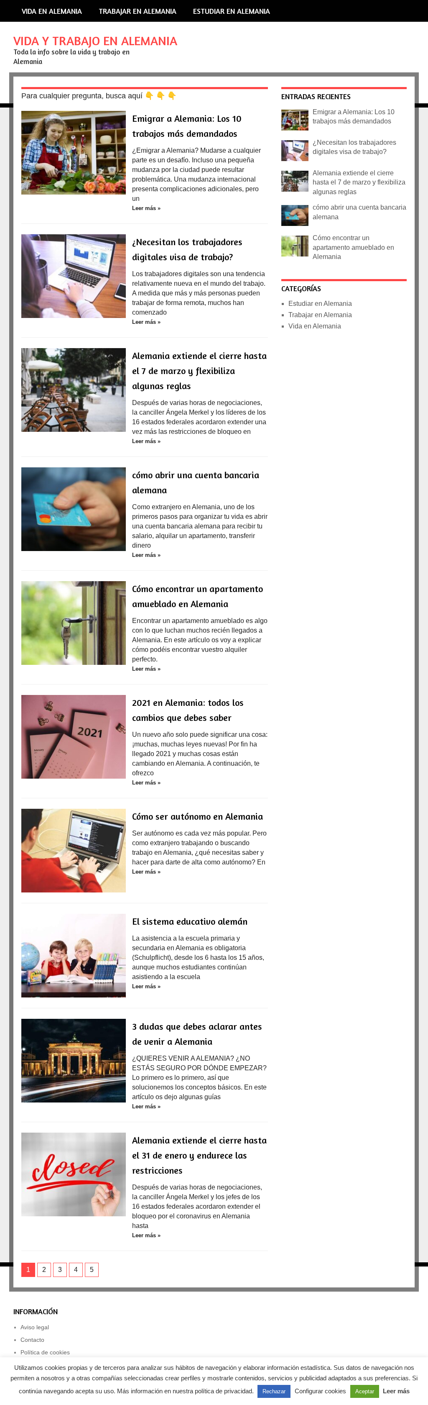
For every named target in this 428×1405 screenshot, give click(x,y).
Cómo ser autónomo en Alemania (197, 816)
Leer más (396, 1391)
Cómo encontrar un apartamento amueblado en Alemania (353, 247)
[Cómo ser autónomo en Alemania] (73, 850)
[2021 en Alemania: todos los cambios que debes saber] (73, 737)
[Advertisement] (339, 491)
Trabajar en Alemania (137, 10)
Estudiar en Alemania (231, 10)
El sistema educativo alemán (189, 921)
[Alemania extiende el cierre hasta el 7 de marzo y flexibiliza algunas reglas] (73, 390)
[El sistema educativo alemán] (73, 955)
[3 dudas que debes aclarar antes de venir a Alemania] (73, 1060)
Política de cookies (45, 1352)
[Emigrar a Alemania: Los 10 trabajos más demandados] (73, 153)
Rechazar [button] (273, 1391)
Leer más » (146, 208)
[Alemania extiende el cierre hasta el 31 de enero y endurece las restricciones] (73, 1174)
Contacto (32, 1339)
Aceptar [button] (364, 1391)
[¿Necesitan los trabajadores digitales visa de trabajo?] (73, 276)
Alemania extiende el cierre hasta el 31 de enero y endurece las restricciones (199, 1155)
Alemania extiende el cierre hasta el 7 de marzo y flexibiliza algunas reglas (199, 370)
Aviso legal (34, 1327)
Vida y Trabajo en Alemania (95, 40)
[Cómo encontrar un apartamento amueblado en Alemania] (73, 623)
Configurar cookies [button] (320, 1391)
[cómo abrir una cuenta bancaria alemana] (73, 509)
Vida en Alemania (52, 10)
